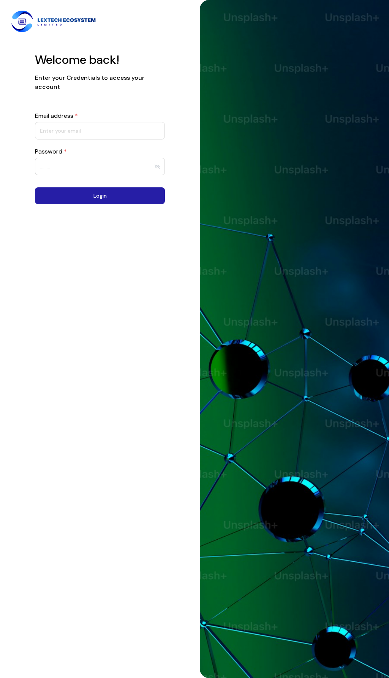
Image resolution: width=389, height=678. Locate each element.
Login (100, 195)
